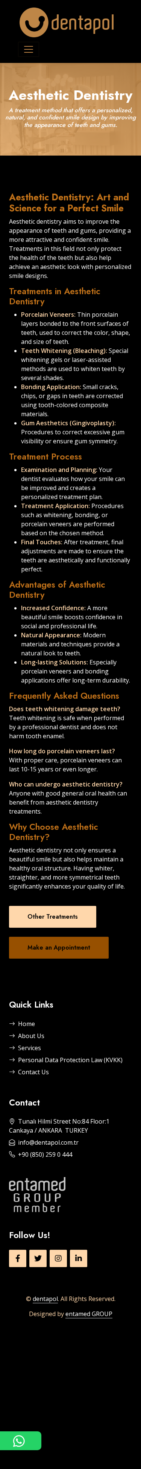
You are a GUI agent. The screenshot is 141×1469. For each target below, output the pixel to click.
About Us (31, 1036)
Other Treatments (52, 916)
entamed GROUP (88, 1314)
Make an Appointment (58, 947)
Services (29, 1048)
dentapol (45, 1299)
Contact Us (33, 1072)
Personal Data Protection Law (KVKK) (70, 1060)
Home (26, 1024)
